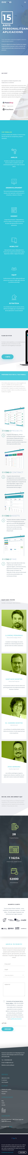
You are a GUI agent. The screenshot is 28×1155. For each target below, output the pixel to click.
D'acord (22, 1152)
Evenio (10, 1126)
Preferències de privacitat (7, 1152)
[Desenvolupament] (14, 187)
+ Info (7, 357)
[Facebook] (12, 1138)
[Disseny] (14, 216)
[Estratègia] (14, 303)
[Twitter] (16, 1138)
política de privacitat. (16, 1019)
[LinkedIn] (14, 1138)
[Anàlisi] (14, 157)
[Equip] (14, 274)
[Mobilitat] (14, 246)
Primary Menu (25, 2)
